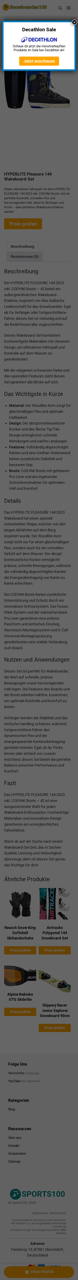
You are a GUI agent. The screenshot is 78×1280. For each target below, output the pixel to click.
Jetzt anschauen (39, 61)
